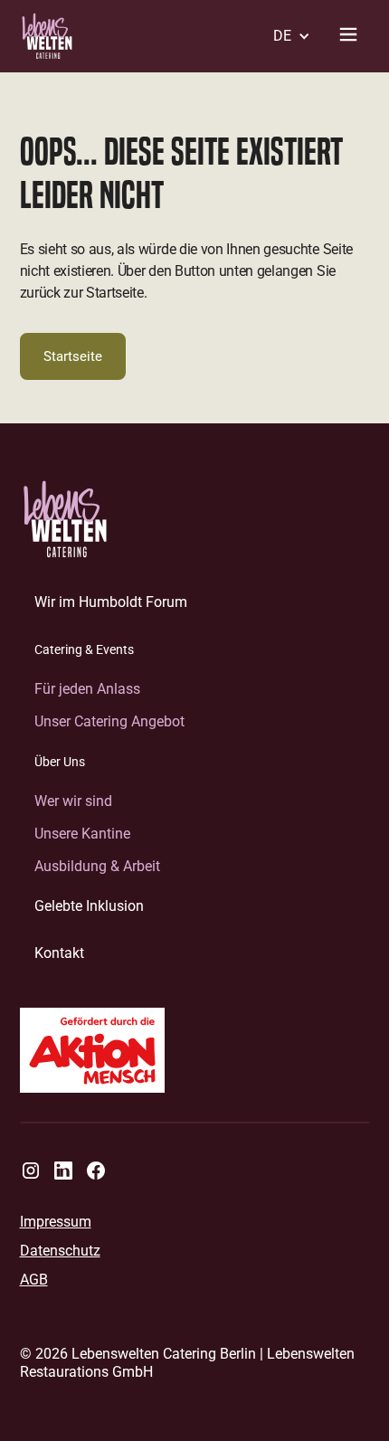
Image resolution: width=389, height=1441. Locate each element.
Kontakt (59, 953)
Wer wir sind (73, 801)
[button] (285, 36)
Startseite (72, 356)
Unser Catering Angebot (109, 721)
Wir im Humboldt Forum (110, 602)
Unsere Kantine (82, 833)
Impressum (55, 1222)
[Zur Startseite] (65, 519)
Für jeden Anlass (87, 688)
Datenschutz (60, 1251)
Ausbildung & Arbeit (97, 866)
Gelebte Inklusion (89, 906)
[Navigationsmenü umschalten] (348, 36)
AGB (34, 1280)
